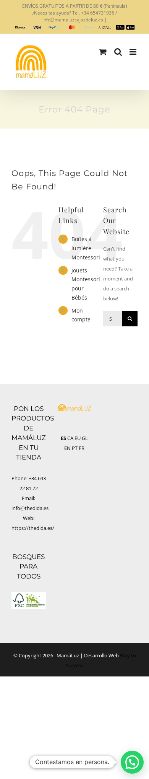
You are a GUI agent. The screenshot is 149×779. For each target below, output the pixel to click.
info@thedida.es (30, 508)
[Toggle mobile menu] (134, 52)
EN (67, 448)
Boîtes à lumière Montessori (85, 248)
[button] (132, 762)
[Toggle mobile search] (118, 52)
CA (70, 438)
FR (81, 448)
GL (85, 438)
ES (63, 438)
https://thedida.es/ (32, 528)
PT (75, 448)
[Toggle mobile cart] (103, 52)
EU (77, 438)
